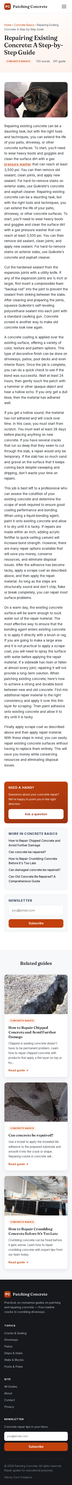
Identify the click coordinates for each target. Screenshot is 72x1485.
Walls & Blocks (14, 1360)
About (8, 1393)
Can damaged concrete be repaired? (34, 870)
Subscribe (36, 923)
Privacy (9, 1407)
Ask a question (36, 814)
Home (8, 25)
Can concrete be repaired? (27, 852)
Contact (9, 1400)
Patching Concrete (26, 6)
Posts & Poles (13, 1366)
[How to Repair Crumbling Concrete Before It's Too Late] (36, 1196)
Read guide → (18, 1070)
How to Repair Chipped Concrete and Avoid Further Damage (32, 1032)
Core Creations (22, 1477)
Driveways (11, 1339)
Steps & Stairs (13, 1353)
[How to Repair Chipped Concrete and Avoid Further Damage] (36, 994)
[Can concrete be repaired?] (36, 1102)
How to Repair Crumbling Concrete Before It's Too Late (33, 1231)
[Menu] (64, 6)
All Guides (10, 1386)
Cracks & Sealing (15, 1333)
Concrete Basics (24, 25)
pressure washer (17, 164)
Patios (8, 1346)
